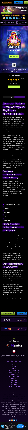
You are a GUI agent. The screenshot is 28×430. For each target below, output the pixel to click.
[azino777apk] (20, 361)
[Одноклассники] (12, 420)
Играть (7, 13)
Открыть (20, 426)
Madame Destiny (19, 97)
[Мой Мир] (16, 420)
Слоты (8, 22)
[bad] (8, 80)
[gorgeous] (18, 80)
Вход (18, 2)
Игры (11, 97)
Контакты (25, 22)
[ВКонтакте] (10, 420)
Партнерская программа (14, 386)
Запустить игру (14, 56)
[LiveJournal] (19, 420)
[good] (16, 80)
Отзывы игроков (14, 374)
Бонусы (13, 22)
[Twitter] (14, 420)
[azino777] (12, 361)
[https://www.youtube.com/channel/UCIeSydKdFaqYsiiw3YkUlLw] (8, 361)
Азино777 (21, 123)
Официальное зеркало (14, 376)
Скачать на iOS (19, 22)
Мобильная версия (14, 372)
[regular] (13, 80)
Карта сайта (14, 378)
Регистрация (7, 313)
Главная (2, 22)
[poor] (11, 80)
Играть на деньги (14, 87)
